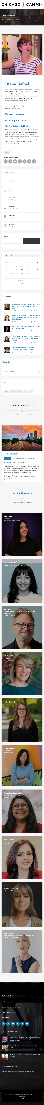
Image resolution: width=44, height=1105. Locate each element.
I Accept (22, 1098)
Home (3, 19)
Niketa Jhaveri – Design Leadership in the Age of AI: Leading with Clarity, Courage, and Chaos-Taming (26, 317)
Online (20, 476)
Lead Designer (12, 200)
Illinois (11, 209)
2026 (15, 310)
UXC (31, 391)
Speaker (7, 152)
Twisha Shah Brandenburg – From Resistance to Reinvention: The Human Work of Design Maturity (26, 338)
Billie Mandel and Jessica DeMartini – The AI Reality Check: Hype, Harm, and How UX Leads (26, 306)
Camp (7, 458)
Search (6, 236)
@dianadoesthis (15, 108)
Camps (18, 310)
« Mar (21, 283)
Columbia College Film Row (13, 479)
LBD (6, 391)
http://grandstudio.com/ (14, 218)
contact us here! (10, 1002)
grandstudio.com (27, 106)
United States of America (19, 209)
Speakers (9, 19)
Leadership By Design (16, 391)
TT (26, 391)
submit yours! (16, 1007)
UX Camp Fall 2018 (11, 454)
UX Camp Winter (25, 310)
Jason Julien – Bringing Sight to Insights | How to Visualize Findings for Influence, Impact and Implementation (25, 1038)
